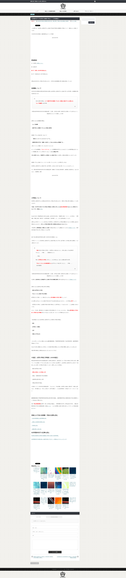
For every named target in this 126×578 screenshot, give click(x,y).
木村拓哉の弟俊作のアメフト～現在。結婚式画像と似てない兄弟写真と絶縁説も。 (65, 491)
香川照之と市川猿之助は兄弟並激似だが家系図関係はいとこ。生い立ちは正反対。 (58, 491)
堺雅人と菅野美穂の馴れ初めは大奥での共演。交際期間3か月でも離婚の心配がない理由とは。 (44, 501)
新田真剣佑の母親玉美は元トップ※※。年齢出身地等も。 (65, 506)
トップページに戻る (34, 563)
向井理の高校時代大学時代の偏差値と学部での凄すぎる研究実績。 (45, 435)
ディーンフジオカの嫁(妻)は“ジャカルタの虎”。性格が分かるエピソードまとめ (44, 491)
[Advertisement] (55, 48)
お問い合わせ (76, 11)
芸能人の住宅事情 (63, 11)
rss (95, 1)
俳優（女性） (50, 21)
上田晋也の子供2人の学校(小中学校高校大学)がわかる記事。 (51, 491)
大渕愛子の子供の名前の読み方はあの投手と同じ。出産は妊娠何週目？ (73, 484)
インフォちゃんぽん (62, 569)
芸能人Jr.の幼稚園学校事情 (50, 11)
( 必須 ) (34, 527)
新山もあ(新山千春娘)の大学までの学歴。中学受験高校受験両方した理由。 (44, 477)
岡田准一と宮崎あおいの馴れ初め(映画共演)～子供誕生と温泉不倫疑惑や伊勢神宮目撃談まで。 (36, 492)
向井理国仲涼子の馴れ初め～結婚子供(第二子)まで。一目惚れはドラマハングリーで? (49, 439)
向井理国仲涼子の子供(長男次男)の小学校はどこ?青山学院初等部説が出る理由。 (67, 557)
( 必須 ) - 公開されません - (38, 531)
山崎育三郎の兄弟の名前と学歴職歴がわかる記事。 (51, 476)
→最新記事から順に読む (36, 429)
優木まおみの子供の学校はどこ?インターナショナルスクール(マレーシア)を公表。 (65, 477)
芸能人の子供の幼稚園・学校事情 (63, 21)
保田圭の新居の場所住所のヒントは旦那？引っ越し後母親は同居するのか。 (73, 500)
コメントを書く (74, 21)
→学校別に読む (34, 425)
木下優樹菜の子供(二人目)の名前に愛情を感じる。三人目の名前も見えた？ (36, 470)
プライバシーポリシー (89, 11)
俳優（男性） (55, 21)
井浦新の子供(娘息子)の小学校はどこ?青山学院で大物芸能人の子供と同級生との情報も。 (43, 557)
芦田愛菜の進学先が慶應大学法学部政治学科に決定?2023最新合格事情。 (58, 507)
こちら (41, 209)
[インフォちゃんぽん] (63, 9)
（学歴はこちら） (39, 63)
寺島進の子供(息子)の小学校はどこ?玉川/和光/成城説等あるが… (73, 476)
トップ (37, 11)
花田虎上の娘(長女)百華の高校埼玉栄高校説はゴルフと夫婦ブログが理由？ (36, 507)
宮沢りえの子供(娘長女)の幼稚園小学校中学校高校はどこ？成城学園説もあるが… (58, 477)
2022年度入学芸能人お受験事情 (42, 21)
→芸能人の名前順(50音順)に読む (38, 421)
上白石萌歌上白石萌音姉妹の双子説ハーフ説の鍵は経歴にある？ (51, 506)
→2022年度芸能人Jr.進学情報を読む (38, 418)
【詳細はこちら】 (72, 227)
